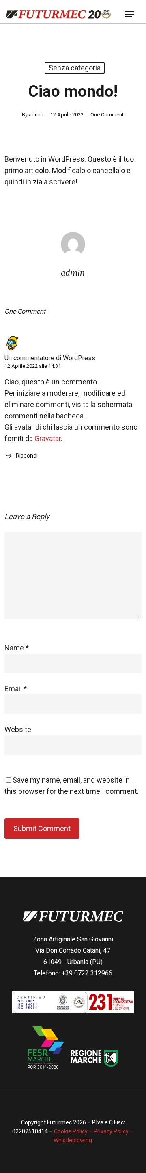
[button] (130, 14)
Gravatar (47, 438)
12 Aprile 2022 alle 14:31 (32, 366)
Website (17, 729)
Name (16, 647)
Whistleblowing (73, 1140)
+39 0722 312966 (87, 973)
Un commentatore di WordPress (49, 358)
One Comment (107, 115)
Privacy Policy (111, 1131)
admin (36, 115)
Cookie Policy (71, 1131)
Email (15, 688)
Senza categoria (75, 67)
